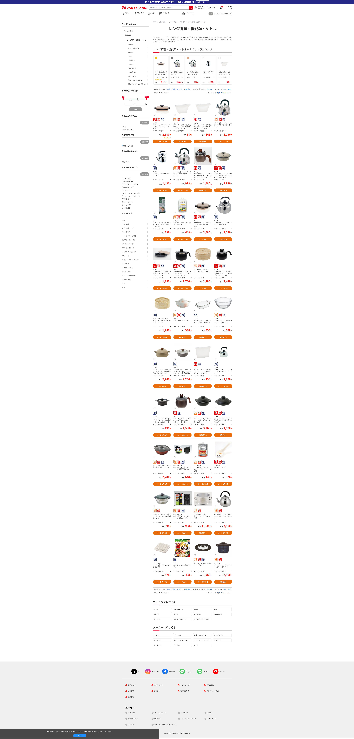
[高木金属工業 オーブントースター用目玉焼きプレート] (182, 450)
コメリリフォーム (160, 712)
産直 (123, 287)
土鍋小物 (156, 614)
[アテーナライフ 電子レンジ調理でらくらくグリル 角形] (162, 107)
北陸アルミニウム (200, 635)
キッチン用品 (128, 31)
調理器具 (128, 35)
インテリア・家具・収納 (129, 252)
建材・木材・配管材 (128, 228)
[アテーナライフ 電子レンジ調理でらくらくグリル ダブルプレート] (162, 254)
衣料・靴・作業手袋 (128, 248)
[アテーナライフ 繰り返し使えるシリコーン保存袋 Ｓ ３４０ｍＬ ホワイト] (182, 107)
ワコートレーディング (201, 640)
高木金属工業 (218, 635)
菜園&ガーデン (133, 718)
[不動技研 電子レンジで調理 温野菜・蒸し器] (182, 205)
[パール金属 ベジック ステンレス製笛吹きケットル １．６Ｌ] (182, 156)
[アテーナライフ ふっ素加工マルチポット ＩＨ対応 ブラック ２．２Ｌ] (182, 254)
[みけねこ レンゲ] (223, 450)
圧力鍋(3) (130, 44)
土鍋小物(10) (131, 60)
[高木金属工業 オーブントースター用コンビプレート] (182, 499)
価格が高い (187, 89)
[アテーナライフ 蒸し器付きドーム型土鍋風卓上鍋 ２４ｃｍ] (203, 401)
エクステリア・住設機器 (129, 236)
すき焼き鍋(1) (132, 68)
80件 (225, 89)
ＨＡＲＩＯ (157, 645)
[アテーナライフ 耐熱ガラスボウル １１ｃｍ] (223, 303)
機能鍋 (196, 609)
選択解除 (145, 122)
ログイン (218, 13)
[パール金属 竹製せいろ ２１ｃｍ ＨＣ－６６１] (203, 254)
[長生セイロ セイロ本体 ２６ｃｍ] (203, 499)
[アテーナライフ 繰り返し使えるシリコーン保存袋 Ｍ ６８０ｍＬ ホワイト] (203, 107)
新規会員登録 (227, 13)
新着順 (174, 89)
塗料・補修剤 (126, 232)
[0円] (123, 99)
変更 (211, 13)
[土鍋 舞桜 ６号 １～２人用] (182, 303)
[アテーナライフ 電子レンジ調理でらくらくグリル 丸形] (203, 205)
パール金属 (177, 635)
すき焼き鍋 (197, 614)
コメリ (156, 635)
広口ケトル (157, 619)
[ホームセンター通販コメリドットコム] (134, 9)
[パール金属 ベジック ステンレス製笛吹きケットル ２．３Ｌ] (223, 107)
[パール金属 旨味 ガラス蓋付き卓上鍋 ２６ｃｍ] (162, 450)
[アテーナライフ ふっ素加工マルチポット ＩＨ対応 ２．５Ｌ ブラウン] (203, 156)
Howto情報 (151, 13)
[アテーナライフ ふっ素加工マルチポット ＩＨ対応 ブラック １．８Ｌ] (223, 254)
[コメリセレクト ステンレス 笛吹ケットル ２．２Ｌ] (223, 352)
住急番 (209, 712)
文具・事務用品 (126, 279)
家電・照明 (125, 256)
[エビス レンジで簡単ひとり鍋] (182, 548)
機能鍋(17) (131, 52)
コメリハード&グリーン (188, 718)
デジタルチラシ (139, 13)
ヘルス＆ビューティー (128, 275)
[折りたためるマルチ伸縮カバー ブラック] (203, 548)
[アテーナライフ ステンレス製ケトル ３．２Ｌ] (223, 205)
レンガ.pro (184, 712)
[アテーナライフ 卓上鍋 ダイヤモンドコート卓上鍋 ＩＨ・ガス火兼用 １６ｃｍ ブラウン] (162, 401)
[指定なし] (146, 99)
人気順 (169, 89)
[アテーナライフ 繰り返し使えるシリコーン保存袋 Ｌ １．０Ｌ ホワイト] (203, 352)
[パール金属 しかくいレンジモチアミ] (162, 548)
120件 (229, 89)
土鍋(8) (130, 56)
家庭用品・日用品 (127, 267)
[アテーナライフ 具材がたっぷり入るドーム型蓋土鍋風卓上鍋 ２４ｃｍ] (162, 352)
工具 (123, 220)
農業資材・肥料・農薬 (128, 240)
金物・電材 (125, 224)
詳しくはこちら (202, 2)
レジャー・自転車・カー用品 (130, 260)
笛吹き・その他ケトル (180, 619)
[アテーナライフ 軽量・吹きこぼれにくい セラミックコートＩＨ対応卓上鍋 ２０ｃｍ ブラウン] (182, 352)
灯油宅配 (157, 718)
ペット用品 (125, 263)
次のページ (226, 93)
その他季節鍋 (218, 614)
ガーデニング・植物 (128, 244)
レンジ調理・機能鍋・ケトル (136, 40)
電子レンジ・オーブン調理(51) (137, 84)
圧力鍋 (156, 609)
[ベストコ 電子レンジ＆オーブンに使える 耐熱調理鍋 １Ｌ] (162, 499)
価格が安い (180, 89)
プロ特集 (131, 724)
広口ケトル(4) (132, 76)
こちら (101, 731)
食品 (123, 283)
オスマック (157, 640)
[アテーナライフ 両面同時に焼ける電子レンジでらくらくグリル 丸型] (223, 156)
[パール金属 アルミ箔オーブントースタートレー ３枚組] (203, 450)
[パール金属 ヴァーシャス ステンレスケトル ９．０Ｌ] (223, 499)
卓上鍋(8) (130, 64)
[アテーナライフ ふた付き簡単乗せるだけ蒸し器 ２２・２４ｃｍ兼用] (223, 401)
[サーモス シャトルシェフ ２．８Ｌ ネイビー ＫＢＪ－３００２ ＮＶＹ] (223, 548)
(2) (163, 79)
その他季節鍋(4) (132, 72)
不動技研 (217, 640)
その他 (196, 645)
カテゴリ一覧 (127, 13)
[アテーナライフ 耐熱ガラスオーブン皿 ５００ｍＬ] (203, 303)
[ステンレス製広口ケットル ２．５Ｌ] (162, 156)
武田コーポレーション (181, 640)
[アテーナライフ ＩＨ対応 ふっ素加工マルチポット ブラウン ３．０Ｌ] (182, 401)
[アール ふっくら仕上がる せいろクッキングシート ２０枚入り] (162, 205)
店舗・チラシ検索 (164, 13)
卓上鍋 (176, 614)
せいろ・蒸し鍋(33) (133, 48)
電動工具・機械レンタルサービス (165, 724)
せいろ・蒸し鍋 (178, 609)
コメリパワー (211, 718)
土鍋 (215, 609)
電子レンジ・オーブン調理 (201, 619)
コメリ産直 (131, 712)
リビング (177, 645)
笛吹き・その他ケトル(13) (135, 80)
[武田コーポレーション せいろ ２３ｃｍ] (162, 303)
